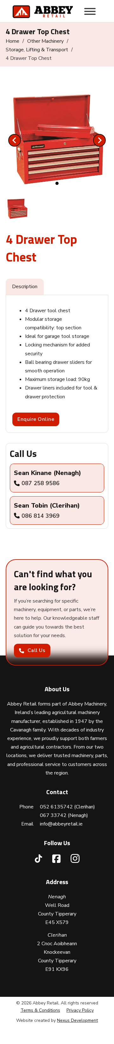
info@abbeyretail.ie (61, 823)
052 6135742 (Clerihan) (67, 806)
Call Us (37, 650)
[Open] (90, 11)
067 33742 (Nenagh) (64, 815)
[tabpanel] (57, 363)
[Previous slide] (14, 140)
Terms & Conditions (40, 1010)
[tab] (57, 183)
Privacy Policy (80, 1010)
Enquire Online (35, 419)
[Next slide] (99, 140)
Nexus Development (77, 1020)
